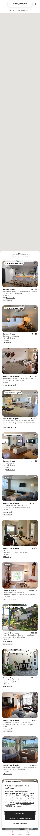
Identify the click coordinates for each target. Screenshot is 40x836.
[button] (10, 298)
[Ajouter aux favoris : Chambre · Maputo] (35, 263)
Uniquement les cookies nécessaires (20, 818)
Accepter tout (20, 813)
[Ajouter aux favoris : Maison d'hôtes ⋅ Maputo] (35, 606)
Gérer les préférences (20, 823)
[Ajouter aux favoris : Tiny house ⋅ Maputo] (35, 564)
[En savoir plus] (27, 256)
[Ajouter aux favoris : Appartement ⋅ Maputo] (35, 350)
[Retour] (4, 4)
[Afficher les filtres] (36, 4)
